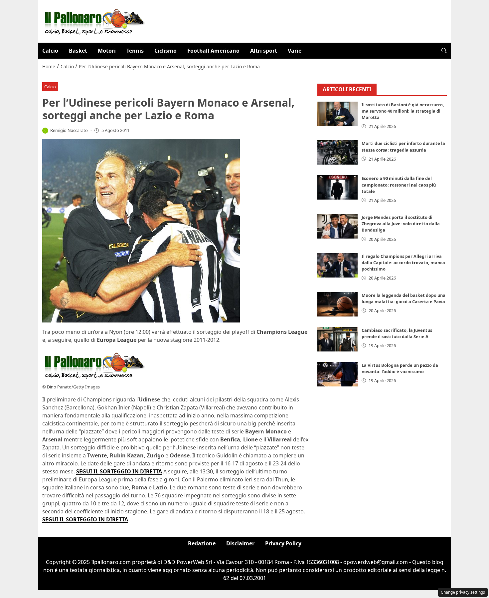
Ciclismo (165, 50)
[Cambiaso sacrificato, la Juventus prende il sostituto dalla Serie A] (337, 339)
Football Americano (213, 50)
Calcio (50, 50)
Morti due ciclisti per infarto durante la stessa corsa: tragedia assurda (403, 146)
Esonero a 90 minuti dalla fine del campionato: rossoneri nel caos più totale (399, 184)
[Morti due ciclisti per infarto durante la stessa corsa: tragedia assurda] (337, 152)
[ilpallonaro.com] (93, 20)
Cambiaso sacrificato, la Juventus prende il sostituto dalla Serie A (397, 333)
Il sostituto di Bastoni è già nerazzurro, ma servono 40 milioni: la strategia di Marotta (403, 111)
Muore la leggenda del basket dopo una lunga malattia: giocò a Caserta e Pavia (403, 298)
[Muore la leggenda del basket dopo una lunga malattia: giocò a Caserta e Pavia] (337, 304)
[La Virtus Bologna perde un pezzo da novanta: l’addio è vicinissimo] (337, 374)
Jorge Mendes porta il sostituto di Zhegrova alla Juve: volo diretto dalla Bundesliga (401, 223)
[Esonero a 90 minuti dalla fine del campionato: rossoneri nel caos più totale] (337, 187)
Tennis (135, 50)
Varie (294, 50)
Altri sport (263, 50)
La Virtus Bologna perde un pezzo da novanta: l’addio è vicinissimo (400, 368)
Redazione (202, 543)
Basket (78, 50)
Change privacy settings (463, 592)
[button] (444, 51)
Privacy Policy (283, 543)
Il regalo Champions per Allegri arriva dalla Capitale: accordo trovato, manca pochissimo (403, 262)
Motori (107, 50)
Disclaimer (240, 543)
